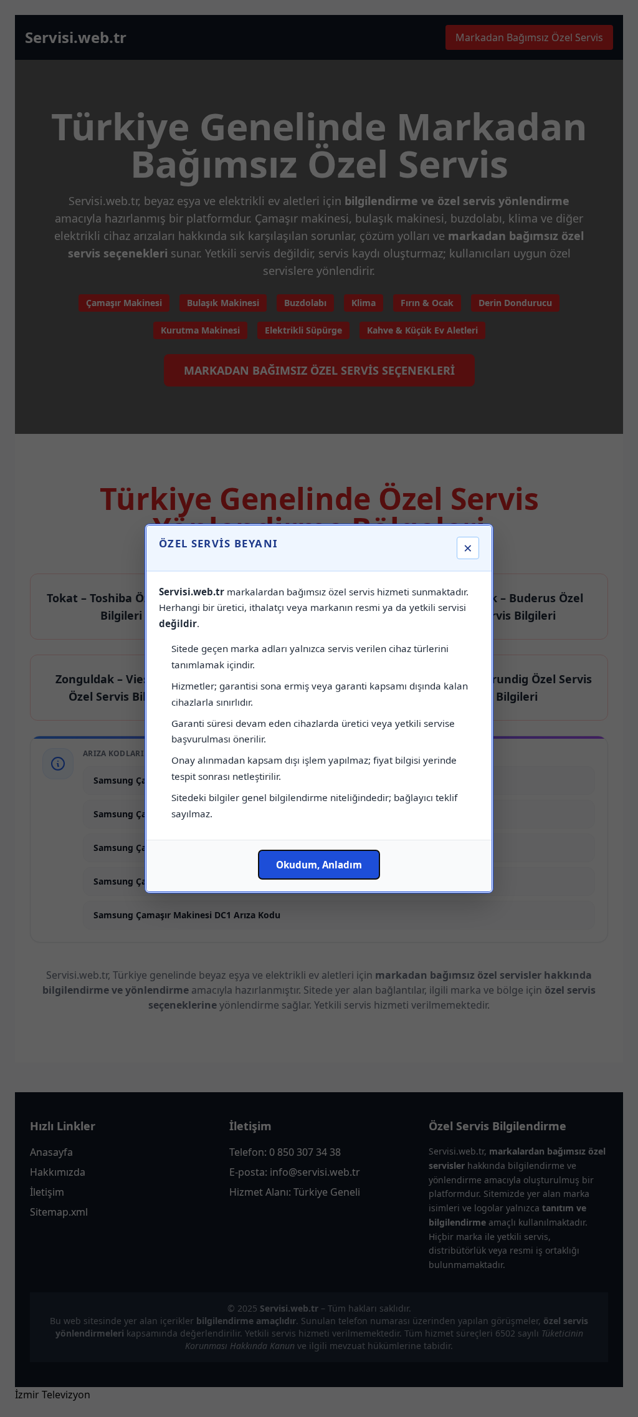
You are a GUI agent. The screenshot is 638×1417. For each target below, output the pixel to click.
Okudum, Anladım (319, 864)
